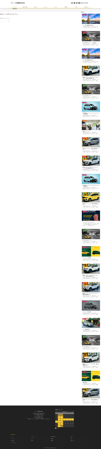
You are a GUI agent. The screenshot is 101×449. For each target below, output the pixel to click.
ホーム (12, 436)
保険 (71, 438)
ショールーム (13, 438)
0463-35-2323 (40, 414)
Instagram (74, 3)
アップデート (32, 436)
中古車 (71, 436)
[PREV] (56, 411)
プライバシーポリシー (14, 442)
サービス (32, 438)
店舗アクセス (72, 440)
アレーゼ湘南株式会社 (18, 3)
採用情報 (52, 440)
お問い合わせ (72, 3)
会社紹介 (32, 440)
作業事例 (52, 438)
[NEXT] (73, 411)
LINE (76, 3)
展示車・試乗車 (53, 436)
